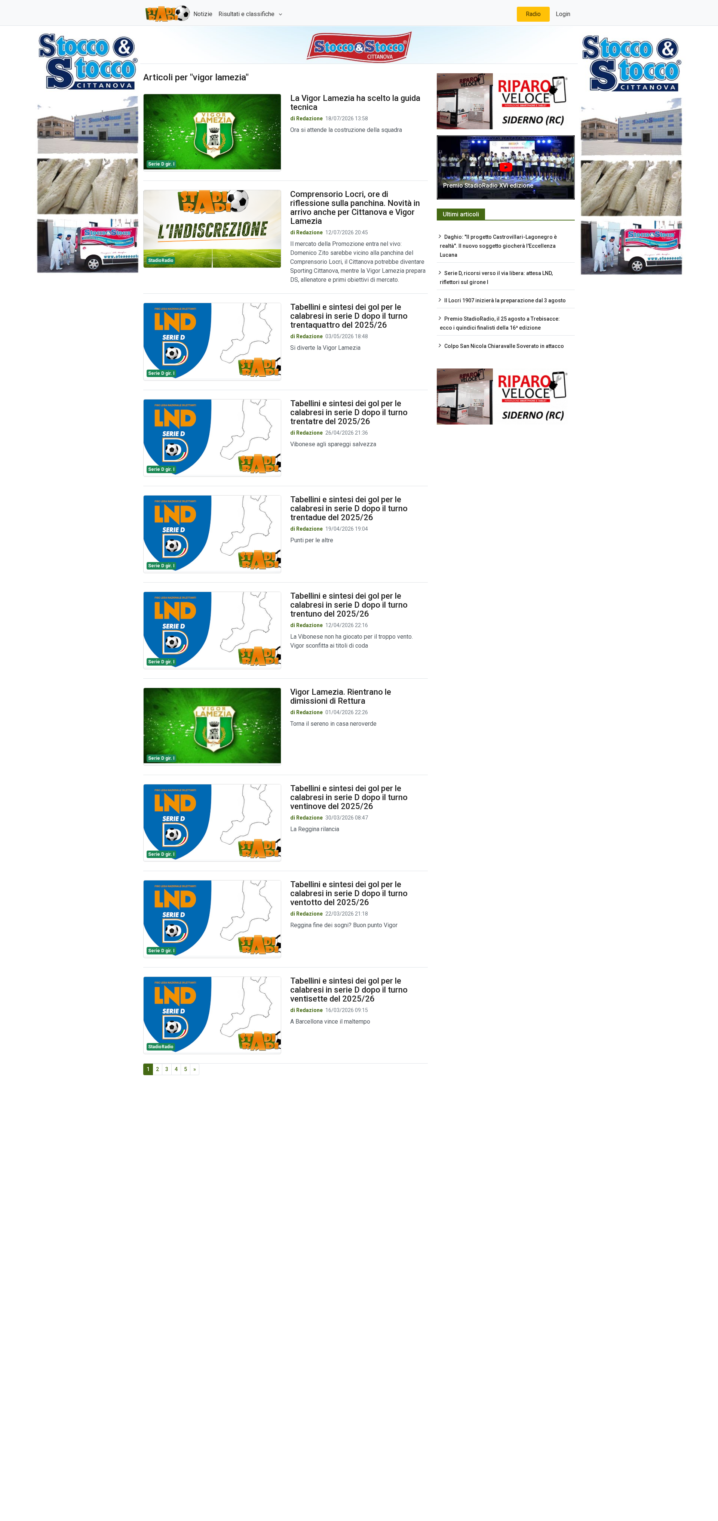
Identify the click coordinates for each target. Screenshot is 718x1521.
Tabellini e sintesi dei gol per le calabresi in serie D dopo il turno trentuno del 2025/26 (349, 604)
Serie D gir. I (161, 164)
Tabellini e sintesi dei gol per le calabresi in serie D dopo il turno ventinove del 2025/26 (349, 797)
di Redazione (306, 118)
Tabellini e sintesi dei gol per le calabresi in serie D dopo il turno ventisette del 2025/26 (349, 989)
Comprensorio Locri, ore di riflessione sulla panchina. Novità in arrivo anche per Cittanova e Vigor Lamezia (355, 207)
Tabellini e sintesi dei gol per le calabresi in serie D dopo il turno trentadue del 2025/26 (349, 508)
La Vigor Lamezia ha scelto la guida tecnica (355, 102)
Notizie (202, 14)
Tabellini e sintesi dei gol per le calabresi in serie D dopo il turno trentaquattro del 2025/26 (349, 316)
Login (563, 14)
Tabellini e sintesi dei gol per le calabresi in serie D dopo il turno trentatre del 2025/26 (349, 412)
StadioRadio (161, 260)
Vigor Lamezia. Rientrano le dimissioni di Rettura (340, 696)
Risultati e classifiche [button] (247, 14)
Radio (533, 14)
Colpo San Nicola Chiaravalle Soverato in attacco (504, 346)
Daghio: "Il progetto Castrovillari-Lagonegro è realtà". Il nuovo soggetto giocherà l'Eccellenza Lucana (498, 246)
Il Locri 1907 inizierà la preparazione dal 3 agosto (505, 300)
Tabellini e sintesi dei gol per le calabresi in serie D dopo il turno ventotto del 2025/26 (349, 893)
